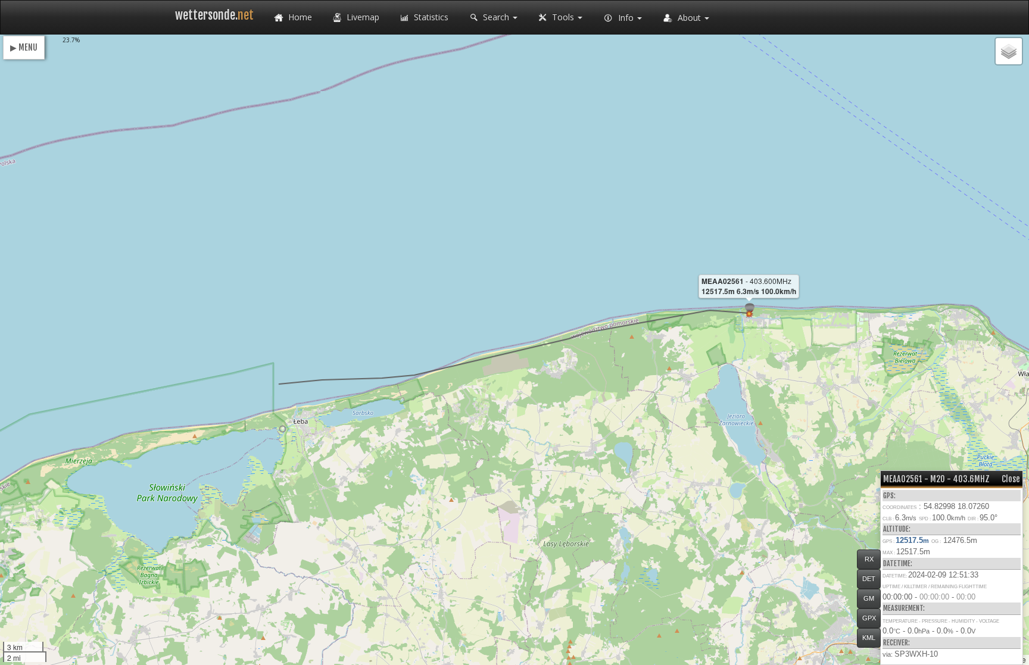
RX (869, 559)
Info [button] (626, 17)
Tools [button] (563, 17)
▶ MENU (24, 47)
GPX (869, 618)
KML (868, 637)
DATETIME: (897, 563)
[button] (282, 429)
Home (299, 17)
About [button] (689, 17)
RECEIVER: (896, 642)
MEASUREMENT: (904, 608)
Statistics (429, 17)
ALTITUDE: (896, 528)
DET (868, 578)
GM (868, 598)
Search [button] (496, 17)
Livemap (361, 17)
